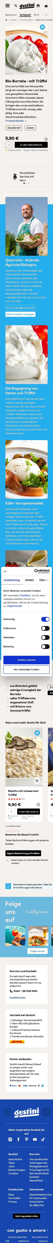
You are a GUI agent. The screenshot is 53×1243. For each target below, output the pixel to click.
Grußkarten (36, 1205)
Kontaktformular (18, 997)
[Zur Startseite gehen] (27, 6)
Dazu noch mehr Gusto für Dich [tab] (25, 722)
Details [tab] (29, 580)
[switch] (45, 628)
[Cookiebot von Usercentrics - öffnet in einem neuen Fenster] (37, 571)
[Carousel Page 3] (28, 183)
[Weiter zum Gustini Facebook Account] (18, 1139)
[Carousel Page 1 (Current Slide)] (24, 183)
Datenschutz (24, 1241)
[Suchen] (16, 6)
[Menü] (7, 6)
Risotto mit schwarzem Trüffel (23, 793)
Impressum (14, 606)
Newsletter (36, 1180)
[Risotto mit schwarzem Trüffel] (24, 757)
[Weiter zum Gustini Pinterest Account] (27, 1139)
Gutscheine (36, 1201)
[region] (27, 48)
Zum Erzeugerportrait (20, 307)
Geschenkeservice (40, 1194)
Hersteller (14, 1198)
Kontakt (34, 1177)
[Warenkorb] (46, 6)
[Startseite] (6, 20)
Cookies (24, 595)
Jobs (11, 1166)
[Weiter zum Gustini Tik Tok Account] (43, 1139)
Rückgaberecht (38, 1166)
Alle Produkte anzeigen (20, 314)
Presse (12, 1201)
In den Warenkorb (31, 145)
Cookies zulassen (27, 660)
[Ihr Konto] (38, 6)
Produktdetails (14, 121)
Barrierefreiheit (39, 1173)
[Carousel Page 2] (26, 183)
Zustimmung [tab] (12, 580)
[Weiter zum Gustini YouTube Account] (35, 1139)
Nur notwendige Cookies (26, 669)
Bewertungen (16, 1170)
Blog (11, 1194)
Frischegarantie (39, 1170)
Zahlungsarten (38, 1163)
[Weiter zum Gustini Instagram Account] (10, 1139)
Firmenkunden (38, 1198)
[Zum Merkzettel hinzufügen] (42, 69)
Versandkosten (38, 1159)
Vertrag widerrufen (26, 1216)
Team (11, 1163)
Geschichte (15, 1159)
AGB (7, 1241)
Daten (30, 128)
